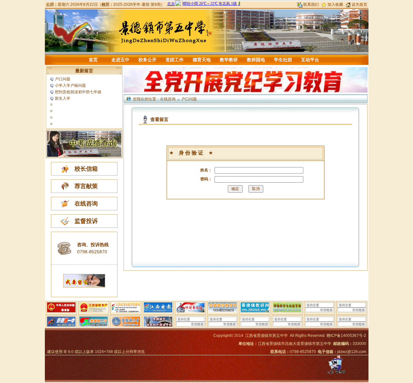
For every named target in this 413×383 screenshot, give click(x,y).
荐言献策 (86, 186)
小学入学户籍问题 (70, 85)
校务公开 (147, 59)
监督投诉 (86, 221)
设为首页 (359, 4)
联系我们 (311, 4)
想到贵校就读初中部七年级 (78, 92)
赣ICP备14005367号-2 (346, 335)
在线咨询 (86, 203)
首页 (93, 59)
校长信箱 (86, 169)
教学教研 (229, 59)
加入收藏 (335, 4)
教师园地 (256, 59)
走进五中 (120, 59)
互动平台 (310, 59)
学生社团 (283, 59)
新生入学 (62, 98)
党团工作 (175, 59)
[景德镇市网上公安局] (336, 373)
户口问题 (62, 79)
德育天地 (202, 59)
